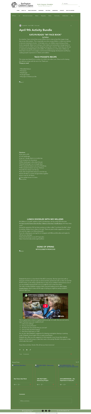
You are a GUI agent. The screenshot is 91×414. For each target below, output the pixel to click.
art (19, 15)
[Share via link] (30, 349)
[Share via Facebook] (20, 349)
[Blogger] (49, 411)
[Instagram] (43, 411)
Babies (36, 15)
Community (56, 15)
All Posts (14, 15)
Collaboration (65, 15)
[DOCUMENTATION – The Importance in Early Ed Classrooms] (68, 370)
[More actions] (71, 25)
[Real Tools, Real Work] (22, 370)
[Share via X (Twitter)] (23, 349)
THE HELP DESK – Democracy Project (42, 379)
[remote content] (45, 306)
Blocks (50, 15)
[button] (79, 5)
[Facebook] (46, 411)
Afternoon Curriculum (27, 15)
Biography (43, 15)
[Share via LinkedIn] (27, 349)
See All (77, 362)
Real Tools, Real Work (20, 379)
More (72, 15)
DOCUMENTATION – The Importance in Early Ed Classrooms (67, 379)
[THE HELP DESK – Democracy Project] (45, 370)
